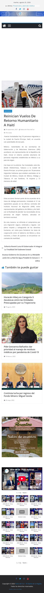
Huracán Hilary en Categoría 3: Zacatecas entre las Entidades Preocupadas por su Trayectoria (19, 300)
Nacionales (8, 111)
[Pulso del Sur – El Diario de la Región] (22, 13)
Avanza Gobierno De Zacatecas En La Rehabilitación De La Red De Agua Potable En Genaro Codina (21, 258)
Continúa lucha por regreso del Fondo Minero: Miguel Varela (19, 394)
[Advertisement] (22, 58)
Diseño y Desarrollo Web (15, 589)
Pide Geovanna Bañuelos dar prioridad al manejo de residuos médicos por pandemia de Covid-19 (21, 349)
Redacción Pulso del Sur (27, 129)
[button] (25, 492)
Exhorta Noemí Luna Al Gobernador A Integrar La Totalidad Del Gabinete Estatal (23, 248)
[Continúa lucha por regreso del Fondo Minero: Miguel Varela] (22, 364)
